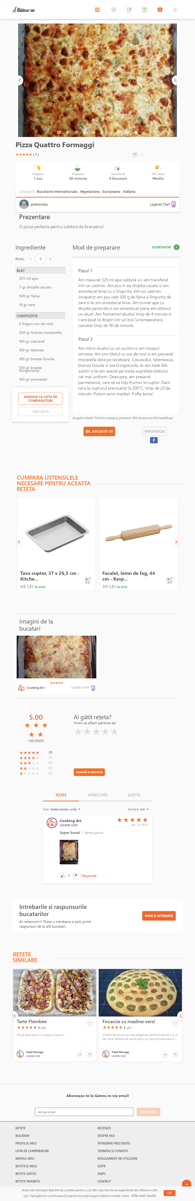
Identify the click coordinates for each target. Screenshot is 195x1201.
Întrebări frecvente (114, 1143)
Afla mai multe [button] (143, 1195)
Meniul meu (24, 1158)
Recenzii (104, 1128)
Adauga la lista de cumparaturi (40, 398)
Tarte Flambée (32, 1021)
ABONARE (148, 1112)
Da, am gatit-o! (99, 431)
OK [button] (169, 1193)
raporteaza (155, 431)
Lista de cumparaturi (32, 1151)
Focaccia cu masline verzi (128, 1021)
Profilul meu (26, 1143)
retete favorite (27, 1181)
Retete (20, 1128)
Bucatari (22, 1136)
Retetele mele (26, 1166)
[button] (21, 80)
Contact (104, 1181)
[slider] (23, 154)
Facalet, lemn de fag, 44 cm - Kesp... (128, 576)
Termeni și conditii (113, 1151)
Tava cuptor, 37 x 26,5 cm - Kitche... (49, 576)
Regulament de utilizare (117, 1158)
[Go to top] (186, 1184)
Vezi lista (40, 411)
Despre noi (106, 1136)
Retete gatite (25, 1174)
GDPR (102, 1166)
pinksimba (39, 204)
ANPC (102, 1174)
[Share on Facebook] (153, 440)
